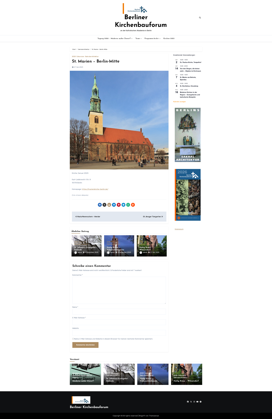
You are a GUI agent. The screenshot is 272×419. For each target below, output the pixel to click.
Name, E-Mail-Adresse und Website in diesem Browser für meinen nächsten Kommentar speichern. (113, 339)
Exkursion (80, 56)
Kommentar (77, 275)
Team (137, 38)
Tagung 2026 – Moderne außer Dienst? (114, 38)
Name (75, 307)
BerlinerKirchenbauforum (82, 375)
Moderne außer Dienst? (83, 381)
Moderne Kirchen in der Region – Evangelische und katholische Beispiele (190, 94)
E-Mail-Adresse (79, 318)
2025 (74, 56)
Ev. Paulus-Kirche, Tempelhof (190, 62)
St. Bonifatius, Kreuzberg (189, 86)
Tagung (75, 377)
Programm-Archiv (151, 38)
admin (80, 252)
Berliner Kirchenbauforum (89, 407)
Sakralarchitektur (92, 56)
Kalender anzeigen (179, 101)
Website (75, 328)
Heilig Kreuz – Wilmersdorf (186, 381)
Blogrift (142, 416)
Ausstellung (85, 373)
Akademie (76, 373)
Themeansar (154, 416)
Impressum (179, 229)
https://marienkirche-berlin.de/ (95, 189)
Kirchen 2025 (168, 38)
